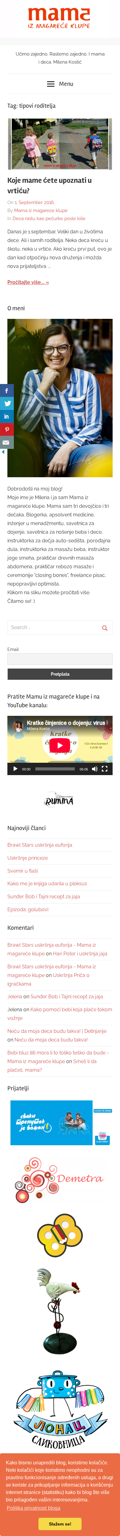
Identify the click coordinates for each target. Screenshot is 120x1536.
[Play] (15, 769)
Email (13, 649)
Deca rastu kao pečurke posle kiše (49, 218)
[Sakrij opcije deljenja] (3, 453)
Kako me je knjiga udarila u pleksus (47, 884)
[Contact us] (7, 442)
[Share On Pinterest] (7, 429)
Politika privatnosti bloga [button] (33, 1508)
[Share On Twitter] (7, 403)
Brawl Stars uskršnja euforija (39, 845)
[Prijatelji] (60, 1123)
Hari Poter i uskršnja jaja (80, 954)
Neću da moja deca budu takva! (51, 1040)
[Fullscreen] (105, 769)
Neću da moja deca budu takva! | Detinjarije (56, 1031)
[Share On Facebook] (7, 390)
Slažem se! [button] (60, 1523)
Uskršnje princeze (27, 858)
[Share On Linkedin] (7, 416)
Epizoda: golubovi (27, 909)
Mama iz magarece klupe (41, 210)
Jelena (14, 997)
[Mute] (95, 769)
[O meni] (60, 398)
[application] (60, 745)
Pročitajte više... (26, 282)
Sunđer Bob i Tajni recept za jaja (43, 896)
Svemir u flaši (22, 871)
